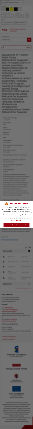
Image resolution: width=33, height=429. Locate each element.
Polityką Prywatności (16, 220)
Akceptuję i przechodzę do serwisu (16, 225)
